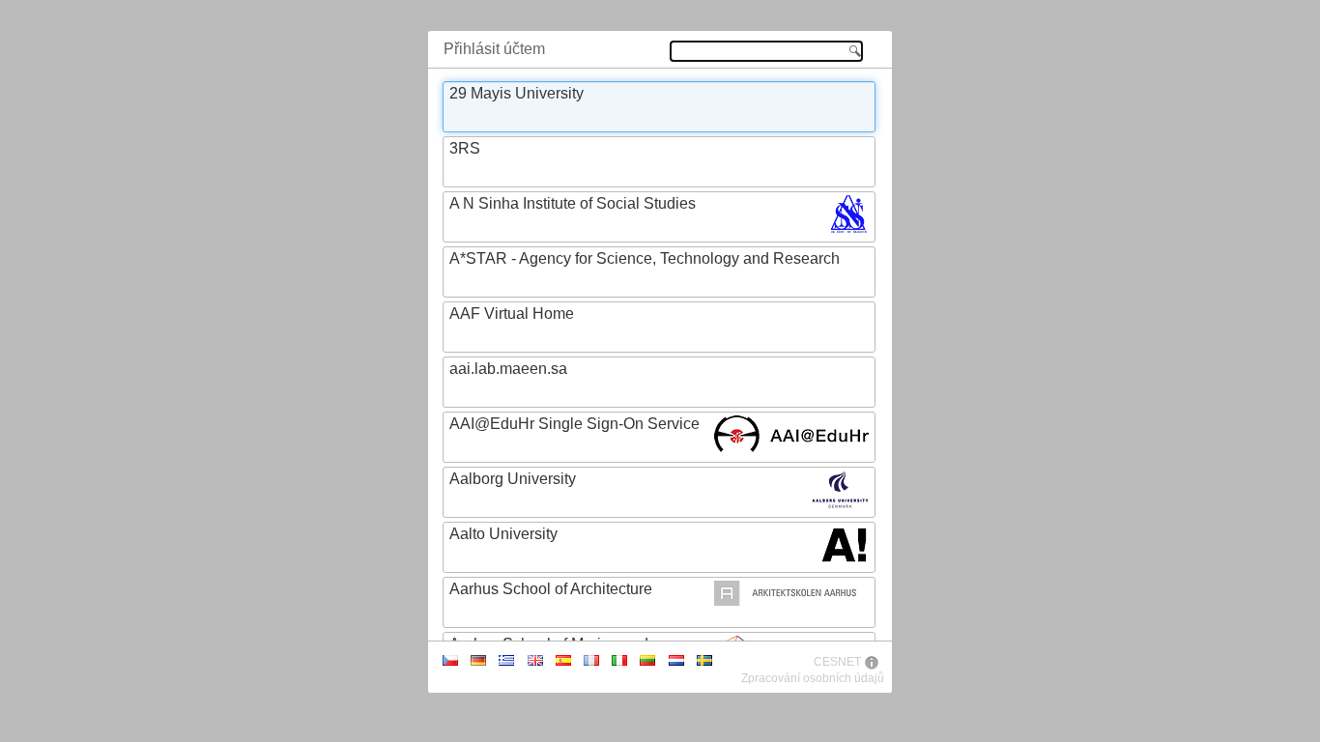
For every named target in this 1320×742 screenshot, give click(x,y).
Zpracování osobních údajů (812, 678)
